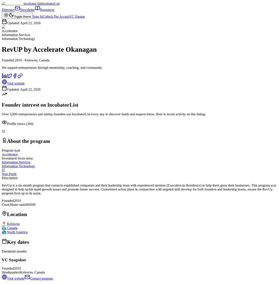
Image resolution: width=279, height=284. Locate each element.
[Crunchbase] (20, 77)
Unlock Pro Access (56, 16)
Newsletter (27, 10)
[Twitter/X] (9, 77)
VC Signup (77, 16)
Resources (47, 10)
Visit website (16, 83)
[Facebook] (14, 77)
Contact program (41, 278)
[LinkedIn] (4, 77)
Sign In (38, 16)
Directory (8, 10)
